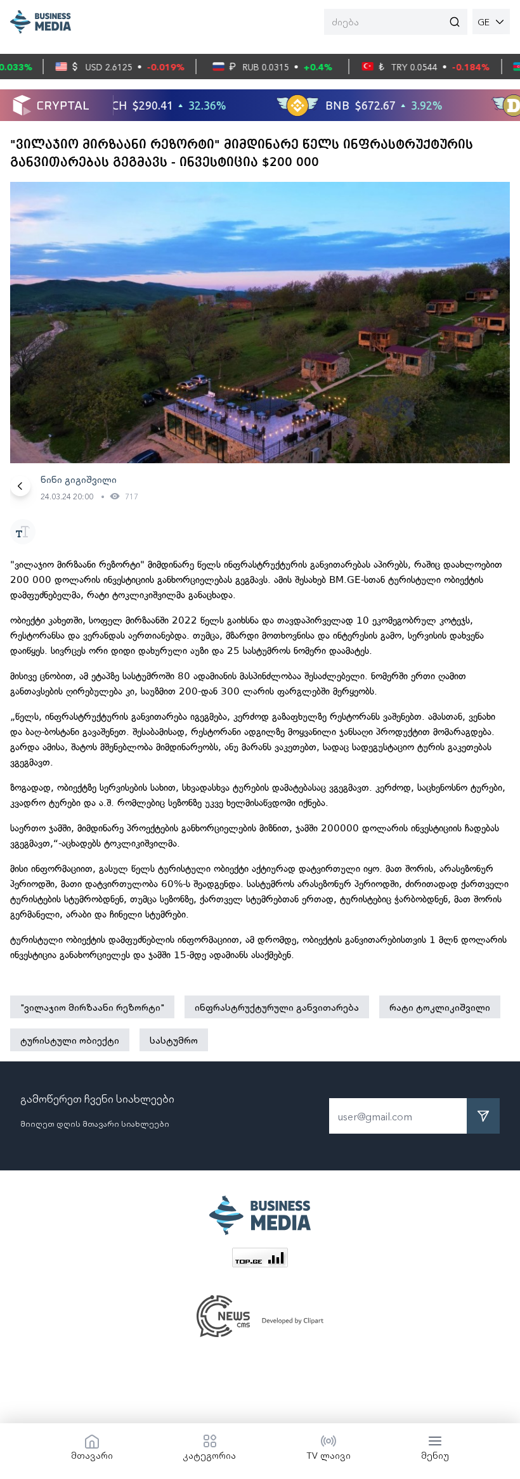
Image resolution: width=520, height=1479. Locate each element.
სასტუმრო (174, 1040)
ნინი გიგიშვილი (79, 479)
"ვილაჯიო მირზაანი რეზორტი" (92, 1007)
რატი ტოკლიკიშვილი (439, 1007)
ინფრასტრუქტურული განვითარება (277, 1007)
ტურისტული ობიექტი (69, 1040)
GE (484, 21)
